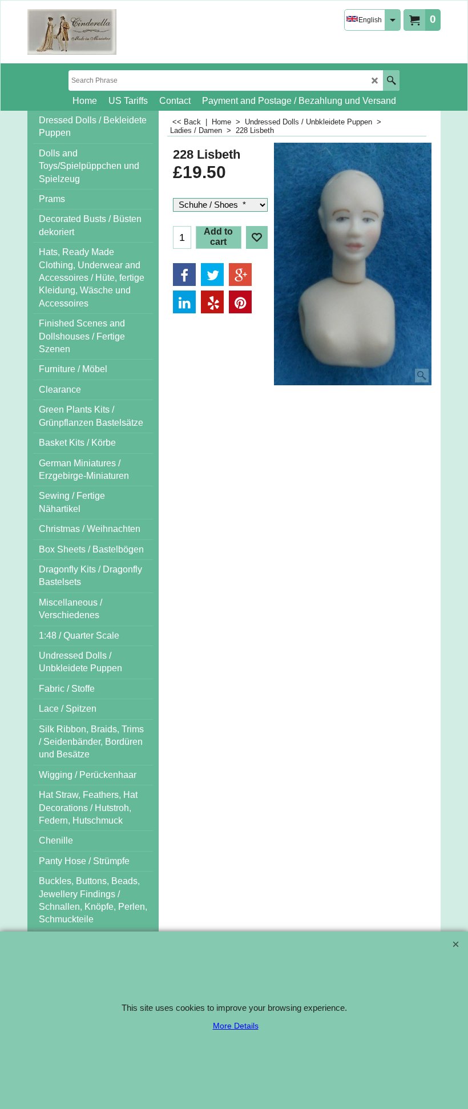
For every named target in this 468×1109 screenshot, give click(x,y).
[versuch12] (71, 32)
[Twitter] (212, 274)
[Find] (391, 80)
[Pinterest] (240, 302)
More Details (236, 1025)
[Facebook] (184, 274)
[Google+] (240, 274)
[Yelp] (212, 302)
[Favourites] (257, 237)
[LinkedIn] (184, 302)
